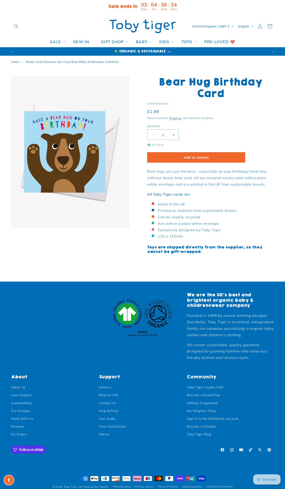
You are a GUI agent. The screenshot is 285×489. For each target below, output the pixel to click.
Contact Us (107, 403)
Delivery (105, 387)
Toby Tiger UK (73, 486)
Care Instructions (112, 426)
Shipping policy (193, 486)
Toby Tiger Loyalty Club (205, 387)
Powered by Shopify (96, 486)
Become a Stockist (201, 426)
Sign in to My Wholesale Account (212, 419)
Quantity (153, 126)
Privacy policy (144, 486)
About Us (18, 387)
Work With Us (22, 419)
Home (15, 61)
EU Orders (19, 434)
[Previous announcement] (13, 51)
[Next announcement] (272, 51)
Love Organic (21, 395)
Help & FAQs (109, 411)
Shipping (175, 118)
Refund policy (122, 486)
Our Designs (20, 411)
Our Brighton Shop (201, 411)
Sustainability (21, 403)
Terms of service (168, 486)
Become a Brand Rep (203, 395)
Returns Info (108, 395)
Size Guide (107, 419)
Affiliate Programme (202, 403)
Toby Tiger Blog (199, 434)
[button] (16, 26)
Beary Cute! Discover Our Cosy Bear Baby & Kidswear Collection (72, 61)
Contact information (220, 486)
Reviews (17, 426)
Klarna (104, 434)
